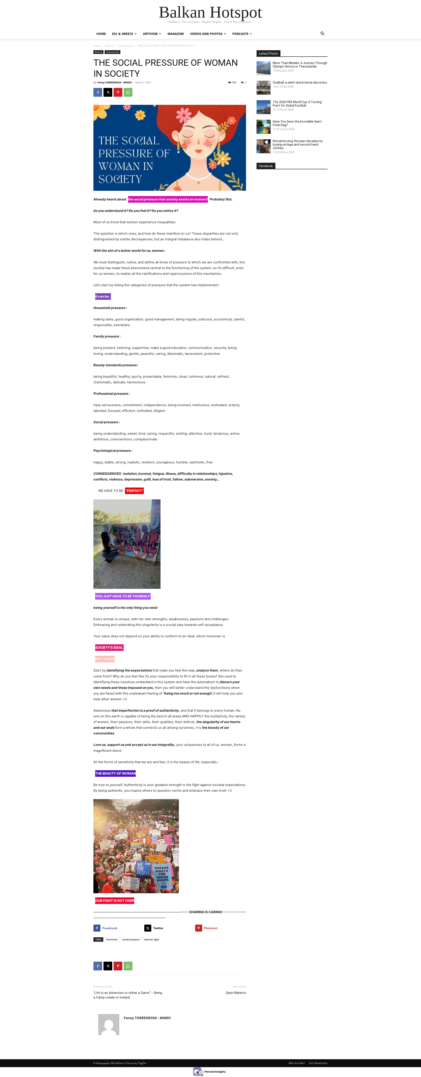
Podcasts (240, 34)
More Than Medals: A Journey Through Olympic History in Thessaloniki (300, 64)
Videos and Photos (206, 34)
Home (101, 34)
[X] (107, 92)
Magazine (176, 34)
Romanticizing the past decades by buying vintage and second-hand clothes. (298, 144)
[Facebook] (97, 92)
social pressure (130, 939)
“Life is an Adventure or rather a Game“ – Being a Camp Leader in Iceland (127, 995)
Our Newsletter (318, 1063)
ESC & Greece (122, 34)
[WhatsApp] (128, 92)
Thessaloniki (125, 46)
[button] (322, 34)
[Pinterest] (118, 92)
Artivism (150, 34)
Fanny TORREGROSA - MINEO (114, 82)
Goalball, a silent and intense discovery (300, 82)
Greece (109, 46)
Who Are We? (297, 1063)
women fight (151, 939)
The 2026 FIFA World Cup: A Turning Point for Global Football (297, 103)
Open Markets (236, 993)
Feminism (112, 939)
